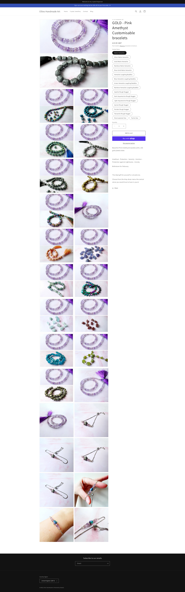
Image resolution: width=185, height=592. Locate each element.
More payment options (129, 143)
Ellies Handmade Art (48, 587)
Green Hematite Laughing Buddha (125, 83)
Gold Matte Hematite (121, 61)
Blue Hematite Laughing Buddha (125, 79)
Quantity (114, 122)
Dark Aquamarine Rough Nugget (124, 96)
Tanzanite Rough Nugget (122, 114)
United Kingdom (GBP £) (48, 581)
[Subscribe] (108, 563)
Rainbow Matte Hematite (122, 66)
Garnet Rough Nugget (121, 105)
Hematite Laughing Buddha (123, 74)
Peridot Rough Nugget (121, 109)
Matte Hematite (119, 53)
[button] (136, 11)
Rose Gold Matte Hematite (123, 70)
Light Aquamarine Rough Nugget (125, 100)
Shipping (122, 46)
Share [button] (116, 188)
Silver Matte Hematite (121, 57)
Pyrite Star (134, 118)
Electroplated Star (120, 118)
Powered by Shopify (59, 587)
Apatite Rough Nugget (121, 92)
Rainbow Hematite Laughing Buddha (126, 87)
